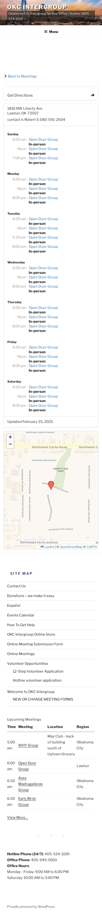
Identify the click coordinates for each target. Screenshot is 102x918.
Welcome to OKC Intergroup (31, 692)
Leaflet (49, 547)
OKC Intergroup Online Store (31, 634)
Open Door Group (43, 139)
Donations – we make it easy (30, 596)
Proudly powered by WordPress (31, 906)
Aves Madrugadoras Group (30, 784)
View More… (17, 817)
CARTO (92, 547)
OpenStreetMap (71, 547)
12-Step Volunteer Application (38, 671)
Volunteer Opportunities (27, 663)
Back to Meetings (22, 76)
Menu (53, 32)
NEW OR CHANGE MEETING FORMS (43, 699)
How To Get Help (21, 625)
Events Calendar (20, 615)
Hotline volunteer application (37, 680)
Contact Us (16, 586)
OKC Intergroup (37, 7)
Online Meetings (21, 654)
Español (13, 605)
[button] (49, 482)
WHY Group (28, 745)
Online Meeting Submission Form (35, 644)
